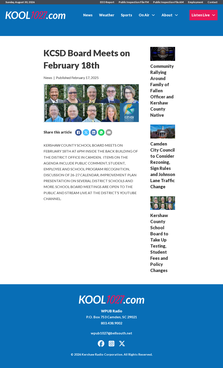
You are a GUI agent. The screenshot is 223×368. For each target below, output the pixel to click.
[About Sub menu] (176, 15)
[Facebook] (78, 132)
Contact (213, 2)
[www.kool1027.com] (111, 299)
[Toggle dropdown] (213, 15)
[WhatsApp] (101, 132)
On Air (144, 15)
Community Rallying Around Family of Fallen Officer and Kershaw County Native (162, 90)
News (88, 15)
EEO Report (107, 2)
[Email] (109, 132)
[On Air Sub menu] (153, 15)
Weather (106, 15)
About (167, 15)
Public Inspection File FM (134, 2)
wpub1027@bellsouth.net (111, 333)
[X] (86, 132)
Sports (126, 15)
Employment (195, 2)
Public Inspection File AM (168, 2)
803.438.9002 (111, 323)
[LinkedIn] (93, 132)
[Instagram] (111, 343)
